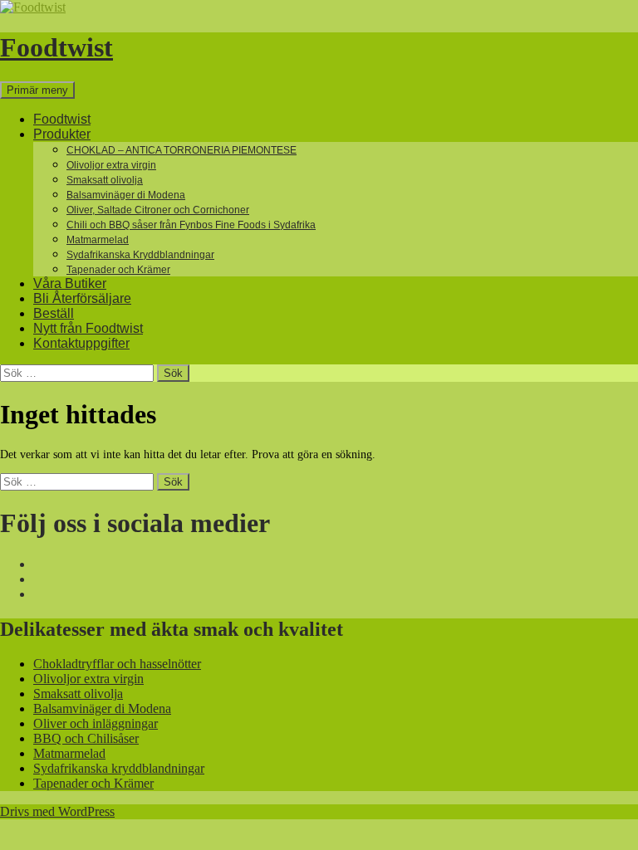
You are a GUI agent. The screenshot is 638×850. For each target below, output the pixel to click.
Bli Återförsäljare (82, 298)
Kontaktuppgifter (81, 343)
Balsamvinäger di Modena (125, 195)
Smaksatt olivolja (104, 180)
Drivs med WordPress (57, 811)
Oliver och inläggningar (95, 723)
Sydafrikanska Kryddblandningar (140, 255)
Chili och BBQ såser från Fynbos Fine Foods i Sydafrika (191, 225)
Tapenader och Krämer (118, 270)
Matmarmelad (97, 240)
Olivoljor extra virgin (111, 165)
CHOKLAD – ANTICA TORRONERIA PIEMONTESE (181, 150)
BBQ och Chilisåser (86, 738)
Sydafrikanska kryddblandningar (118, 768)
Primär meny (37, 90)
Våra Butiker (69, 283)
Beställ (53, 313)
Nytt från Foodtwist (88, 328)
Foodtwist (56, 47)
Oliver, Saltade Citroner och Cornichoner (157, 210)
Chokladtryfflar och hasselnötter (117, 664)
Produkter (62, 134)
